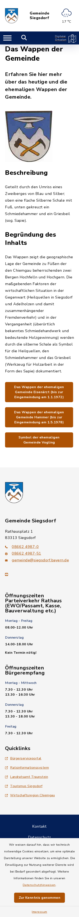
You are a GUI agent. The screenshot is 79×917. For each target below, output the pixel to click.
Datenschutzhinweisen (39, 885)
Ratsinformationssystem (29, 767)
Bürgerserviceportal (26, 758)
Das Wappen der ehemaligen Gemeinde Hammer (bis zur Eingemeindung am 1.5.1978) (39, 417)
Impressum (39, 912)
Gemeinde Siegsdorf (39, 15)
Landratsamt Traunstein (29, 777)
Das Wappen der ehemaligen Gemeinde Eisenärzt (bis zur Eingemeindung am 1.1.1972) (39, 392)
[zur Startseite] (11, 15)
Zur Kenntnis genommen (39, 897)
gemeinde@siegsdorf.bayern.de (40, 560)
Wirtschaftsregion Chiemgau (32, 795)
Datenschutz (39, 837)
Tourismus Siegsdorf (26, 786)
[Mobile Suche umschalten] (24, 37)
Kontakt (39, 826)
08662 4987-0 (25, 546)
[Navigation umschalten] (7, 38)
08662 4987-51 (26, 553)
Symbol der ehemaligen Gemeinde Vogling (39, 440)
